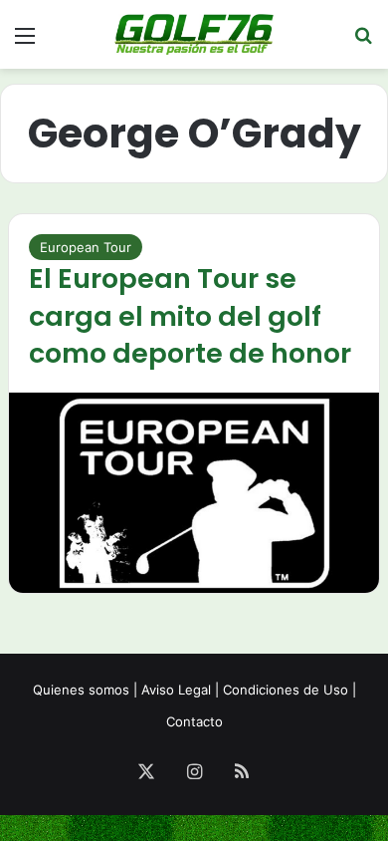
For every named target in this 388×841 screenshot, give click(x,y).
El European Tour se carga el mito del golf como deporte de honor (190, 316)
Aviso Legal (176, 690)
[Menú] (25, 42)
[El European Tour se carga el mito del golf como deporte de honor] (194, 493)
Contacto (194, 721)
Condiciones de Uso (285, 690)
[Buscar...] (363, 42)
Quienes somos (81, 690)
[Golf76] (194, 34)
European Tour (85, 247)
